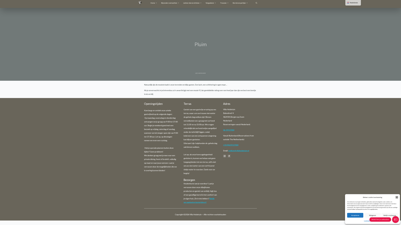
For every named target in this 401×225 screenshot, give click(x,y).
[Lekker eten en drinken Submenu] (201, 3)
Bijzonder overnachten (169, 3)
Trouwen (223, 3)
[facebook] (229, 156)
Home (152, 3)
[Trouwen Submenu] (228, 3)
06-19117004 (228, 130)
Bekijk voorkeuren (389, 215)
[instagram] (224, 156)
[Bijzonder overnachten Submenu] (179, 3)
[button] (397, 197)
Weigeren (372, 215)
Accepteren (355, 215)
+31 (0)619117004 (230, 145)
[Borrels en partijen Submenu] (248, 3)
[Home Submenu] (157, 3)
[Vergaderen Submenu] (216, 3)
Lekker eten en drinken (191, 3)
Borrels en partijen (239, 3)
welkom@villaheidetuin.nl (238, 150)
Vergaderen (210, 3)
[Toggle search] (256, 2)
